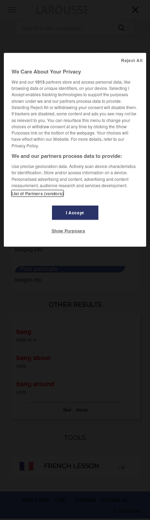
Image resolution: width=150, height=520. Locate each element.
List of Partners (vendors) (37, 193)
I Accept (75, 212)
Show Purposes (68, 231)
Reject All (131, 60)
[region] (75, 149)
